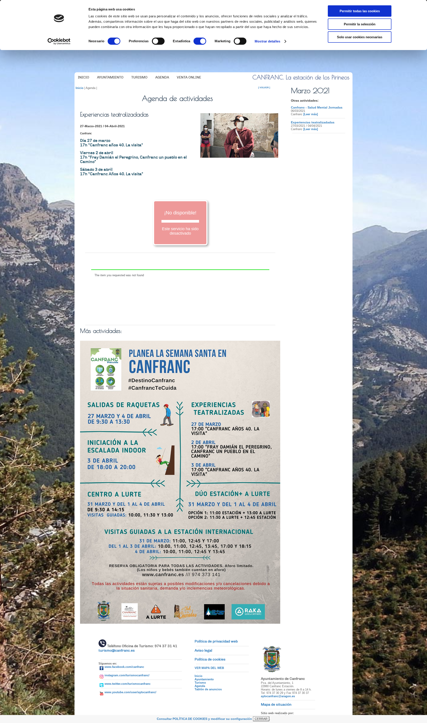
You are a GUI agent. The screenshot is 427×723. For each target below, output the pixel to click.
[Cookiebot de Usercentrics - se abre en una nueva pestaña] (59, 41)
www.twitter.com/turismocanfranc (128, 683)
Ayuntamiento (204, 679)
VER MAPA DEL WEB (209, 668)
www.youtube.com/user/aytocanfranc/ (130, 692)
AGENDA (162, 77)
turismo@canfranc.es (117, 650)
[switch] (158, 41)
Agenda (200, 686)
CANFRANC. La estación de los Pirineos (300, 77)
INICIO (83, 77)
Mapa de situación (276, 705)
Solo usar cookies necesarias (359, 37)
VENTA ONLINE (189, 77)
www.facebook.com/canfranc (124, 667)
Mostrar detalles (267, 41)
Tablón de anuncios (208, 689)
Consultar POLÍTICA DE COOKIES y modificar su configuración (204, 719)
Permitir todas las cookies (360, 11)
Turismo (200, 682)
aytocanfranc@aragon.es (278, 696)
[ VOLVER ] (264, 87)
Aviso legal (203, 650)
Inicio (79, 88)
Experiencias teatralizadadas (312, 122)
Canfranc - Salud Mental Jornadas (316, 107)
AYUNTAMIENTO (110, 77)
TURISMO (139, 77)
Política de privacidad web (216, 641)
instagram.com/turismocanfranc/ (127, 675)
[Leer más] (310, 114)
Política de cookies (210, 659)
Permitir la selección (359, 24)
